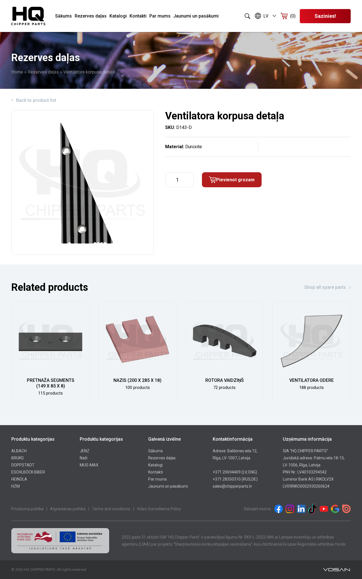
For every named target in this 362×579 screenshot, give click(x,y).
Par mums (160, 16)
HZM (15, 486)
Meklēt (247, 16)
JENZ (84, 451)
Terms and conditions (111, 509)
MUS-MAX (89, 465)
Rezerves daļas (91, 16)
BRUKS (17, 458)
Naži (83, 458)
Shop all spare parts (325, 287)
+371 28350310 (227, 479)
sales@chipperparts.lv (232, 486)
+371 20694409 (227, 472)
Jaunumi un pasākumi (196, 16)
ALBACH (19, 451)
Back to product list (36, 100)
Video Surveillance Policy (159, 509)
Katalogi (118, 16)
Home (17, 72)
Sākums (63, 16)
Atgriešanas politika (67, 509)
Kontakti (138, 16)
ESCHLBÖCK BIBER (28, 472)
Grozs (293, 16)
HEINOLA (19, 479)
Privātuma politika (27, 509)
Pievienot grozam (235, 179)
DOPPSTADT (23, 465)
